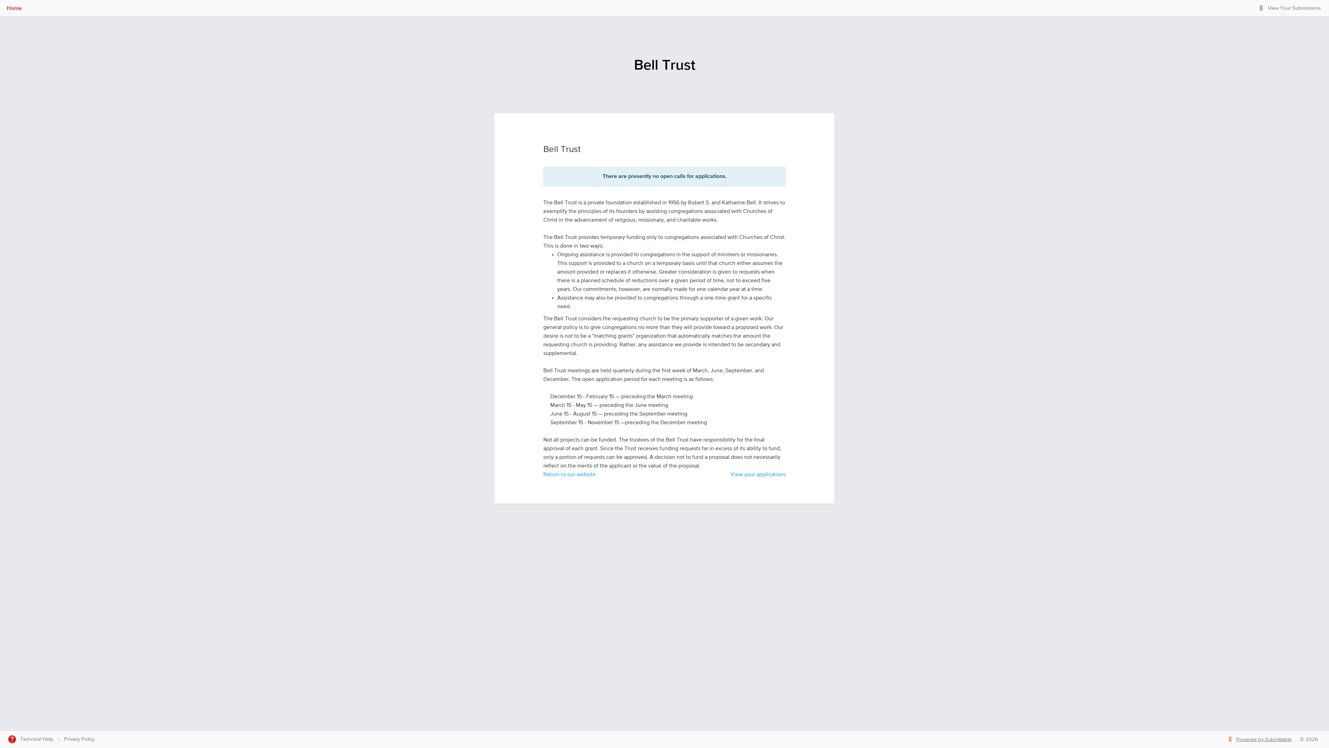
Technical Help (36, 739)
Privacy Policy (79, 739)
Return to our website (569, 475)
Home (14, 8)
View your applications (758, 475)
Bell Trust (664, 64)
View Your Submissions (1294, 8)
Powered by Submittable (1264, 739)
